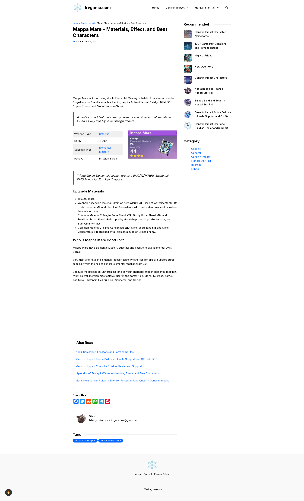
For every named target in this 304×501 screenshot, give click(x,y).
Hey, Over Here (204, 66)
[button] (226, 8)
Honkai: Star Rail (205, 7)
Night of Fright (203, 55)
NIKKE (195, 168)
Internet (196, 164)
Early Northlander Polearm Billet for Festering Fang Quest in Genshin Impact (122, 380)
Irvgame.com (98, 7)
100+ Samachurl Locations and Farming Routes (105, 352)
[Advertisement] (125, 65)
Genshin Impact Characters (211, 77)
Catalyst (104, 134)
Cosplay (196, 148)
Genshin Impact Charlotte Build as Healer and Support (109, 366)
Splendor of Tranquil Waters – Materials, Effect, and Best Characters (117, 373)
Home (155, 7)
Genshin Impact (175, 7)
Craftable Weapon (85, 440)
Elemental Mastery (111, 440)
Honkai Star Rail (201, 160)
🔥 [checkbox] (8, 492)
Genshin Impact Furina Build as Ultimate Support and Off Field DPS (116, 359)
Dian (78, 41)
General (196, 152)
